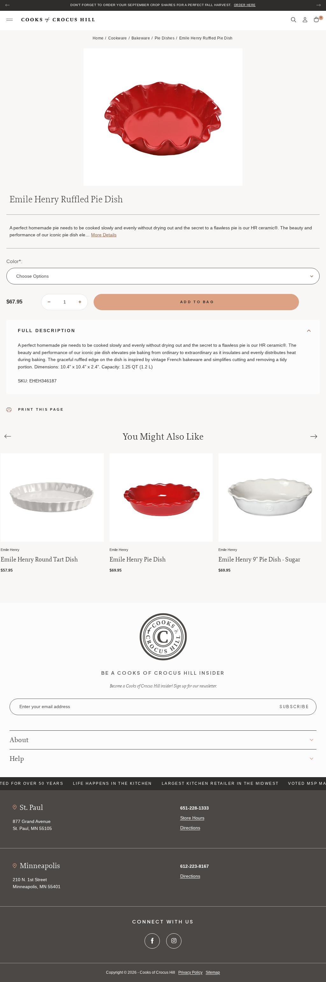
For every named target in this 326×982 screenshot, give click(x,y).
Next (318, 5)
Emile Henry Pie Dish (138, 559)
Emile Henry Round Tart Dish (39, 559)
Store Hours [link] (192, 817)
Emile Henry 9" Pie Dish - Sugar (259, 559)
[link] (163, 636)
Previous (7, 5)
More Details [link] (104, 234)
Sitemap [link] (213, 972)
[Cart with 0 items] (316, 19)
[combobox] (163, 276)
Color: (14, 261)
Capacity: (111, 366)
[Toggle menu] (9, 20)
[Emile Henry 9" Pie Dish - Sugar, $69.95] (270, 497)
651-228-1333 (194, 808)
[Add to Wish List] (98, 459)
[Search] (293, 19)
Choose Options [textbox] (32, 276)
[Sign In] (305, 19)
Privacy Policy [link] (190, 972)
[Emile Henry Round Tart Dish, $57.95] (52, 497)
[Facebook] (152, 941)
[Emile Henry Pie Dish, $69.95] (161, 497)
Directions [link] (190, 827)
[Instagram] (173, 941)
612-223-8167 (194, 866)
